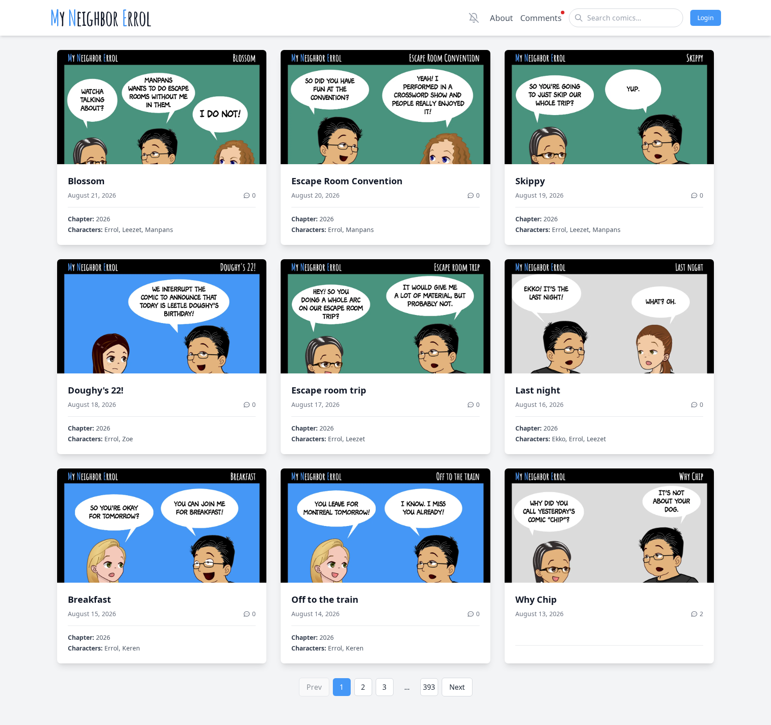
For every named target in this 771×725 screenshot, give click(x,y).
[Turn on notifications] (474, 18)
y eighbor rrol (100, 18)
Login (705, 17)
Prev (314, 687)
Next (457, 687)
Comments (541, 17)
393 (429, 687)
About (501, 17)
